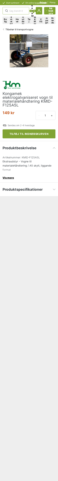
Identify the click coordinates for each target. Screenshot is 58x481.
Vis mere (8, 177)
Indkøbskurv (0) (50, 10)
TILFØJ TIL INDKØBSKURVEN (29, 133)
